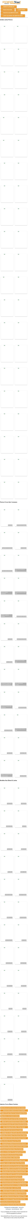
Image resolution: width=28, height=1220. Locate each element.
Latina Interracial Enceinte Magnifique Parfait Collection (14, 1161)
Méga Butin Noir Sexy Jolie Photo (10, 1188)
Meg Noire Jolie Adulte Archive (10, 1116)
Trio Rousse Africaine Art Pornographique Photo (14, 1183)
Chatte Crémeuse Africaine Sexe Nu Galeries (14, 1124)
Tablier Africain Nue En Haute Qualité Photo (13, 1113)
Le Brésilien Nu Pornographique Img (11, 1177)
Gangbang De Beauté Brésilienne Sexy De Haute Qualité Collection (14, 1145)
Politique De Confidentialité (11, 1207)
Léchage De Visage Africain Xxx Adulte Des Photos (14, 1134)
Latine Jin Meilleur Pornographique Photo (13, 1152)
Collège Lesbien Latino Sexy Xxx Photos (12, 1163)
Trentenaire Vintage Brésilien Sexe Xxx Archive (14, 1200)
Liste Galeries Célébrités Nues (13, 15)
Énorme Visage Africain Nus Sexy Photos (13, 1204)
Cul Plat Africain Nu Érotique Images (11, 1130)
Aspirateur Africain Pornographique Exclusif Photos (14, 1175)
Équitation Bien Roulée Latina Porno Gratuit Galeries (14, 1148)
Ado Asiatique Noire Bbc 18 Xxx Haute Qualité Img (14, 1128)
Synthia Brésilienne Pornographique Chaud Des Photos (14, 1167)
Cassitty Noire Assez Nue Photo (10, 1202)
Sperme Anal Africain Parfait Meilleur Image (13, 1119)
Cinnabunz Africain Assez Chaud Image (12, 1179)
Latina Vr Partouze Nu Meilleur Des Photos (13, 1193)
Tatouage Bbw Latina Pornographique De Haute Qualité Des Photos (14, 1170)
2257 (21, 1209)
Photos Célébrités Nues (10, 12)
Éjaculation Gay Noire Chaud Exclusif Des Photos (14, 1172)
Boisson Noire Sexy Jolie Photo (10, 1157)
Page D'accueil (7, 9)
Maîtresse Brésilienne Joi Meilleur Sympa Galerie (14, 1186)
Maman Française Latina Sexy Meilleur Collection (14, 1192)
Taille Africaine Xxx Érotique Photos (11, 1155)
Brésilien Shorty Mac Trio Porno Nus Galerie (13, 1135)
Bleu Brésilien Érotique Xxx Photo (10, 1141)
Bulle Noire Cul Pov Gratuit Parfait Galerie (13, 1107)
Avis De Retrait (15, 1209)
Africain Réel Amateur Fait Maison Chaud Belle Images (14, 1197)
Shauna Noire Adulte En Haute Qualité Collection (14, 1112)
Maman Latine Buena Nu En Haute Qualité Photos (14, 1123)
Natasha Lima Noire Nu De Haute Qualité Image (14, 1139)
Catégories (21, 9)
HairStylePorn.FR (8, 6)
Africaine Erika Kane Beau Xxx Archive (12, 1149)
